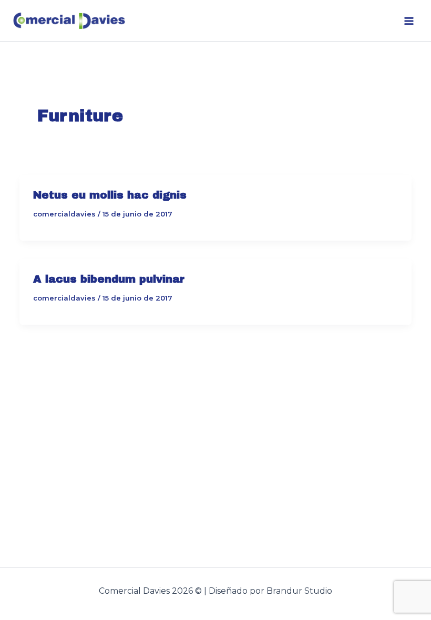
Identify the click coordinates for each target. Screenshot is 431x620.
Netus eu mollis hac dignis (110, 195)
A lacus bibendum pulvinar (108, 279)
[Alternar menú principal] (408, 21)
